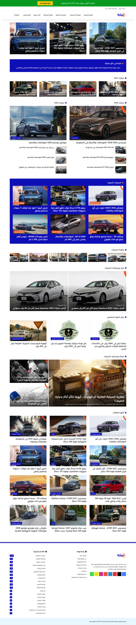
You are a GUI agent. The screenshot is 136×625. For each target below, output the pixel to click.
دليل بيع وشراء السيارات (114, 268)
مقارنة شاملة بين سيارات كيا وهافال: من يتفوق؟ (36, 167)
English (16, 15)
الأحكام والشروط (81, 561)
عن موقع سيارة (82, 558)
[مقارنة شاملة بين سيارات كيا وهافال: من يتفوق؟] (61, 170)
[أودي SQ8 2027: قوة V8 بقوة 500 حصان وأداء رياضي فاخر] (82, 89)
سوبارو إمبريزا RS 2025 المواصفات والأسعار (98, 157)
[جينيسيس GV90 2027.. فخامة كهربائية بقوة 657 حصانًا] (23, 89)
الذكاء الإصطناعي (40, 613)
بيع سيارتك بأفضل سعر (111, 8)
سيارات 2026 (59, 103)
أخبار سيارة (36, 15)
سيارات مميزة (41, 581)
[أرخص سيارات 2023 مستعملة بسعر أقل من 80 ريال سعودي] (39, 291)
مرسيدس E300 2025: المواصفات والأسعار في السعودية (101, 142)
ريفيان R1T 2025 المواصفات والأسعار (100, 167)
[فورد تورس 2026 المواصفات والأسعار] (61, 160)
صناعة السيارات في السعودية (37, 610)
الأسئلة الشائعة (41, 588)
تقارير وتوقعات (41, 604)
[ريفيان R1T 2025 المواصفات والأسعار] (120, 170)
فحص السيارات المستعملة (79, 577)
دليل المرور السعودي (115, 317)
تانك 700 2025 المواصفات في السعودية (100, 147)
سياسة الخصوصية (81, 565)
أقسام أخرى (27, 15)
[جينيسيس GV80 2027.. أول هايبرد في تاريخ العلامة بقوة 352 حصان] (107, 38)
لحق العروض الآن (45, 3)
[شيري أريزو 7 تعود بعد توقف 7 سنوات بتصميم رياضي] (28, 38)
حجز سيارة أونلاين (81, 574)
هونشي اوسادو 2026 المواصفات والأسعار (48, 142)
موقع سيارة (92, 621)
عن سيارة (42, 591)
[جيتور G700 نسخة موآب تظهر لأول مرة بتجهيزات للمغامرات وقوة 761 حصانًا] (68, 38)
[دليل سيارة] (121, 14)
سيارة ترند (83, 571)
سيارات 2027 (119, 78)
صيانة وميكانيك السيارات (114, 356)
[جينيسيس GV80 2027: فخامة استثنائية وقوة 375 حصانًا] (53, 89)
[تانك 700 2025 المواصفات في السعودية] (120, 150)
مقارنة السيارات (48, 15)
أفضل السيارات (88, 15)
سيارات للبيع (122, 8)
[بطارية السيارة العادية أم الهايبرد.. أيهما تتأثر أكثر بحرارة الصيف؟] (87, 383)
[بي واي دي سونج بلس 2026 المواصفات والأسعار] (61, 150)
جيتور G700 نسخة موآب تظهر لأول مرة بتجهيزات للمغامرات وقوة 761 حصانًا (69, 48)
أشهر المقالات (118, 413)
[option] (107, 38)
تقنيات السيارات (41, 600)
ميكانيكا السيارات (40, 559)
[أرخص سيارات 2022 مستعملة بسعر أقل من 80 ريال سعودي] (97, 291)
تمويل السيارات (41, 594)
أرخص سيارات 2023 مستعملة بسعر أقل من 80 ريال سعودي (39, 308)
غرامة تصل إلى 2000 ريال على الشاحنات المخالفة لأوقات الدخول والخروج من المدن (108, 346)
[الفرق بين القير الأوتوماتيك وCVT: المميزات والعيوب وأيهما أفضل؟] (29, 371)
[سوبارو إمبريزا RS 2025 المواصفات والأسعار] (120, 160)
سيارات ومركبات (82, 568)
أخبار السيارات (41, 578)
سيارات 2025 (119, 103)
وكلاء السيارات (41, 607)
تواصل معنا (83, 555)
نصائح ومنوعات (41, 575)
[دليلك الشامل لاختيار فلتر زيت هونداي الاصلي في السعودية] (29, 395)
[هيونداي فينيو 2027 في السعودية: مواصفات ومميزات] (112, 89)
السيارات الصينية (61, 15)
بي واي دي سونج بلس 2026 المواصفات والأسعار (36, 147)
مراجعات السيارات (75, 15)
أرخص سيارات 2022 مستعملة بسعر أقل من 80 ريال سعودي (97, 308)
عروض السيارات (41, 597)
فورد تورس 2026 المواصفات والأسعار (40, 157)
